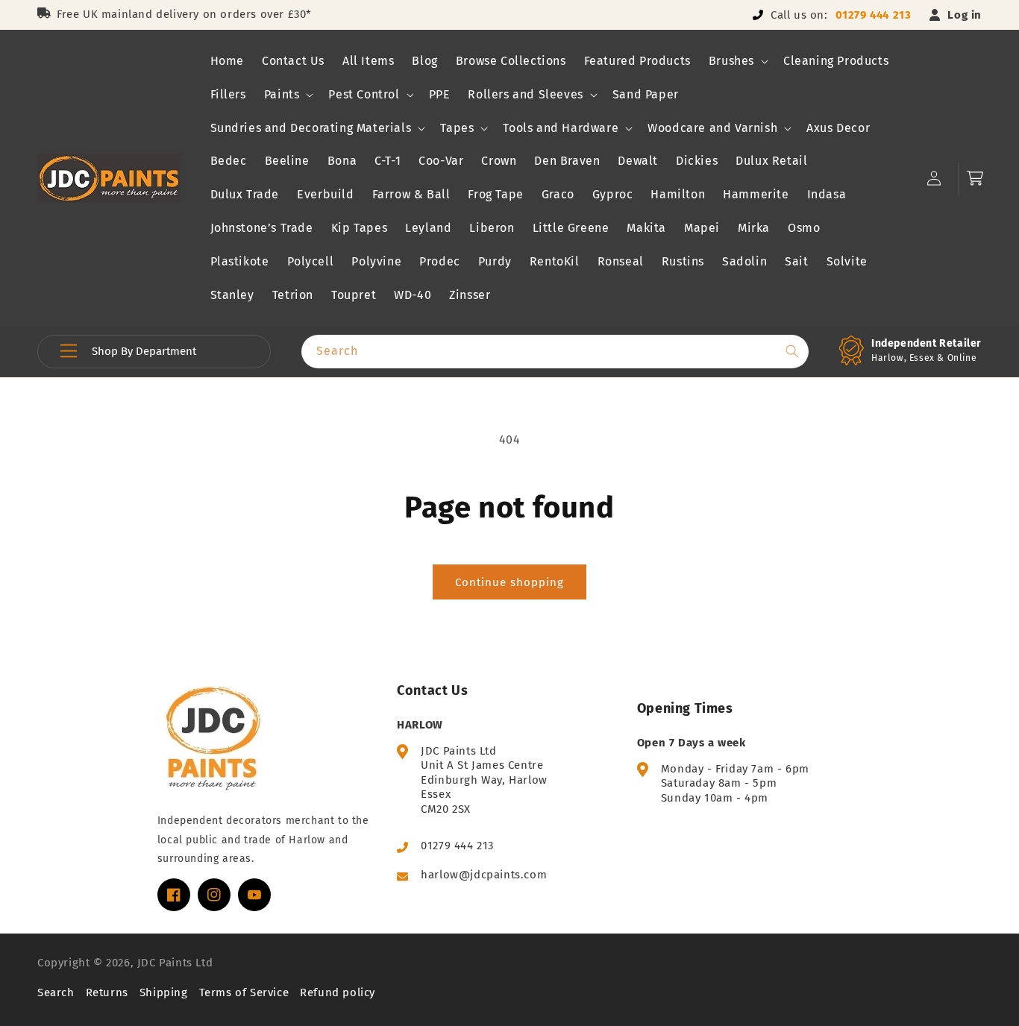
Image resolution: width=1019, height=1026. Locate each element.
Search (56, 992)
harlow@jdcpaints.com (484, 874)
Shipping (163, 992)
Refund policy (337, 992)
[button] (737, 61)
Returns (107, 992)
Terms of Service (244, 992)
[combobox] (555, 351)
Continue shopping (509, 582)
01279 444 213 (873, 15)
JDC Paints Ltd (175, 962)
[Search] (792, 351)
